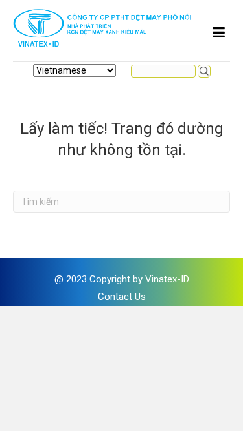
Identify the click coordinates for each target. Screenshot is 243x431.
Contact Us (122, 296)
